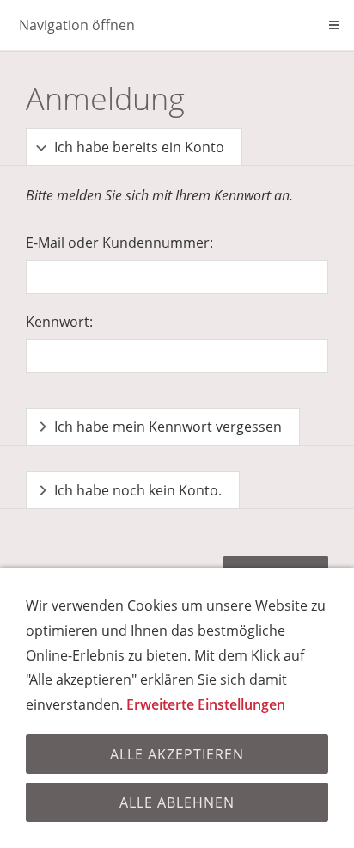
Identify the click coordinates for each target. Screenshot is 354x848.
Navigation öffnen (77, 24)
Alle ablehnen (177, 802)
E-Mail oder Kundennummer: (119, 242)
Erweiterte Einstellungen (205, 704)
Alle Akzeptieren (177, 754)
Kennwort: (59, 321)
